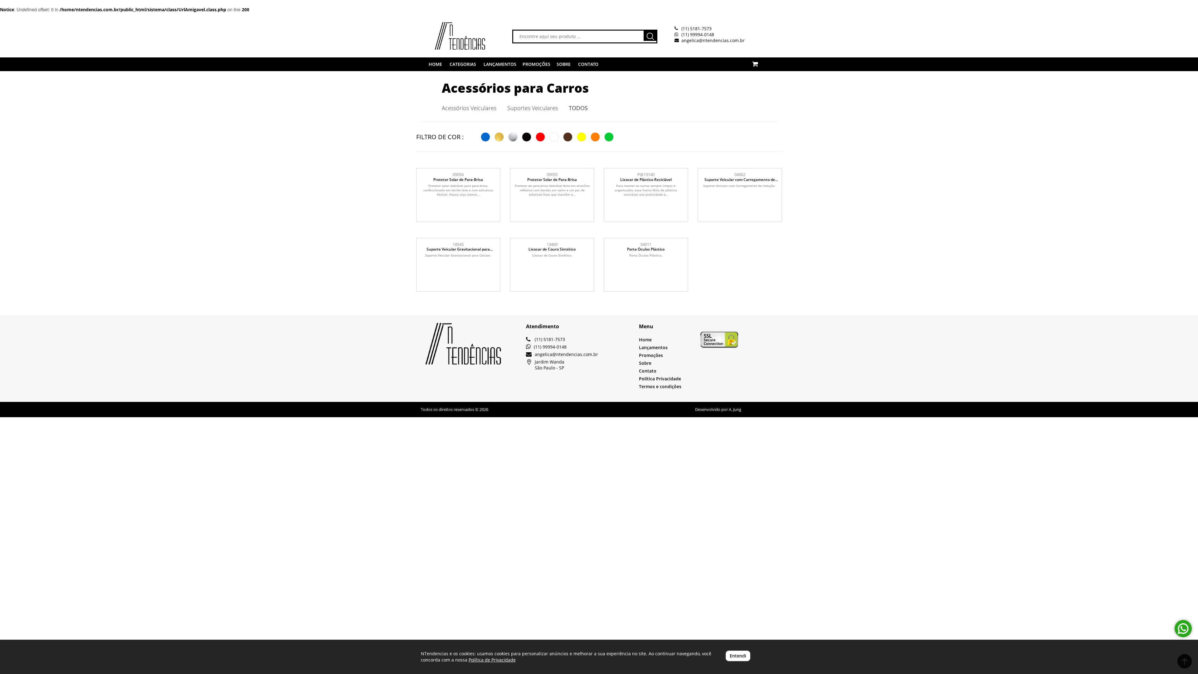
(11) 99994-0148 (697, 34)
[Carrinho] (762, 60)
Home (645, 340)
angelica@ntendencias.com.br (713, 40)
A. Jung (735, 409)
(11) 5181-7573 (696, 29)
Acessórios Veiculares (469, 108)
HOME (435, 64)
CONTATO (588, 64)
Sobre (645, 363)
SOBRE (564, 64)
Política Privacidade (660, 379)
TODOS (578, 108)
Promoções (651, 355)
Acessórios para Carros (515, 87)
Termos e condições (660, 386)
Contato (647, 371)
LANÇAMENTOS (500, 64)
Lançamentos (653, 347)
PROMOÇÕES (536, 64)
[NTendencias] (451, 36)
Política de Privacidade (492, 660)
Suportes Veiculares (532, 108)
